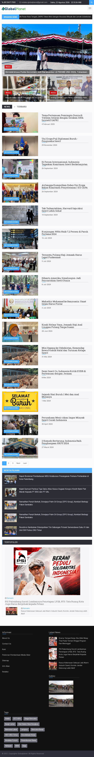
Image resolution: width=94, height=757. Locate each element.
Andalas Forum (11, 740)
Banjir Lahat (10, 724)
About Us (6, 638)
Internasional (11, 129)
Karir (4, 649)
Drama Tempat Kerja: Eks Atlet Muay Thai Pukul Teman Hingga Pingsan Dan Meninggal (73, 641)
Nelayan (8, 746)
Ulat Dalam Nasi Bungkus (28, 724)
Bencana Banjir (37, 730)
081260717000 (9, 2)
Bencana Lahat (11, 730)
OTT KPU (17, 719)
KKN (17, 746)
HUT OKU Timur (11, 735)
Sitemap (5, 661)
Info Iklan (6, 666)
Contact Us (6, 644)
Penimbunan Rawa (28, 740)
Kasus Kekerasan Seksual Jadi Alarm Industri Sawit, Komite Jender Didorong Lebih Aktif (74, 665)
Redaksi (5, 672)
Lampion (24, 730)
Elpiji (24, 746)
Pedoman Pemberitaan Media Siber (16, 655)
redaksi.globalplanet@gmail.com (34, 2)
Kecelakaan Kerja (28, 735)
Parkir (7, 719)
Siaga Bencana (30, 719)
